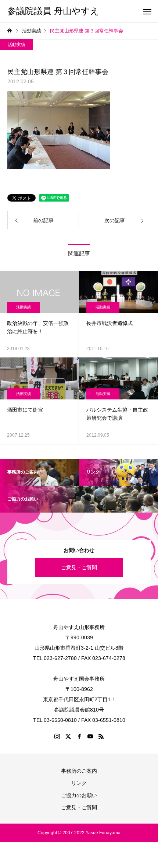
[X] (68, 736)
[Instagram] (57, 736)
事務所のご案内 (79, 771)
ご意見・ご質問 (79, 567)
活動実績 (16, 44)
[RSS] (101, 736)
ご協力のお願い (79, 795)
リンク (79, 783)
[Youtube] (90, 736)
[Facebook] (79, 736)
